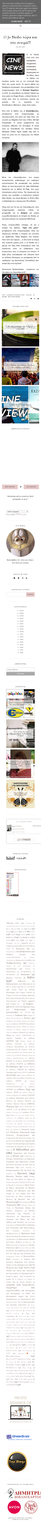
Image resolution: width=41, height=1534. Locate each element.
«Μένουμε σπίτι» (13, 923)
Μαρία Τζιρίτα (30, 1185)
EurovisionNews (26, 1330)
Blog (27, 1313)
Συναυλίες (27, 1253)
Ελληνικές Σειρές (28, 1129)
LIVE (8, 1353)
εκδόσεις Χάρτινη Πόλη (15, 1104)
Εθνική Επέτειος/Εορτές (13, 1018)
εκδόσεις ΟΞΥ (11, 1078)
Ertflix (33, 1328)
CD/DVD (17, 1319)
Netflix (28, 1365)
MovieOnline (26, 1359)
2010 (9, 929)
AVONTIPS (29, 1310)
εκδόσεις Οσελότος (25, 1078)
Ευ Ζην (11, 1141)
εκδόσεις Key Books (16, 1115)
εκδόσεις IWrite (29, 1112)
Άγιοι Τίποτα (16, 826)
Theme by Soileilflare (20, 1519)
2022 (21, 937)
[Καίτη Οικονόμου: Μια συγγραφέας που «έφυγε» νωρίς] (20, 777)
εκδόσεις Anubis (12, 1109)
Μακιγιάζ (23, 1182)
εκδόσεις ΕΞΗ (26, 1050)
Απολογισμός (10, 972)
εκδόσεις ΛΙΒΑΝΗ (16, 1070)
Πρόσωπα (25, 1233)
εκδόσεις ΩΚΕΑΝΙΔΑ (25, 1107)
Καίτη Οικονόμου (16, 1165)
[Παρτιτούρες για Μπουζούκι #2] (20, 808)
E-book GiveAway (13, 1328)
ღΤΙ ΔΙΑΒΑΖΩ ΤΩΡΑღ (24, 822)
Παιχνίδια (26, 1214)
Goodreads (23, 1336)
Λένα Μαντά (18, 1179)
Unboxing (22, 1382)
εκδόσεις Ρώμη (27, 1092)
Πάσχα (22, 1219)
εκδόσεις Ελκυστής (14, 1044)
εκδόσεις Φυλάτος (24, 1101)
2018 (13, 934)
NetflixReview (11, 1368)
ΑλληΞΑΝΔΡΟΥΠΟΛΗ (13, 957)
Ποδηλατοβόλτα (21, 1225)
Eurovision (13, 1331)
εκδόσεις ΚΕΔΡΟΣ (16, 1064)
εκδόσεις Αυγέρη (21, 1029)
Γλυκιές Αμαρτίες (28, 1001)
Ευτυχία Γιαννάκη (12, 1144)
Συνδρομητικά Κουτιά (13, 1256)
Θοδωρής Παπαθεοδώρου (15, 1159)
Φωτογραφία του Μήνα (20, 1293)
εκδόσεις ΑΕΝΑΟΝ (19, 1024)
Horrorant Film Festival (21, 1342)
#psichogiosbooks (11, 926)
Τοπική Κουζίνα (25, 1282)
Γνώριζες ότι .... (16, 1004)
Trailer (21, 1379)
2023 (29, 937)
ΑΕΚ (31, 946)
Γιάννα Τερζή (17, 990)
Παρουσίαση (10, 1216)
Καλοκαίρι (10, 1167)
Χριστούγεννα (26, 1299)
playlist (25, 1373)
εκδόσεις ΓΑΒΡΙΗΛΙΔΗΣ (23, 1035)
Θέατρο (16, 1156)
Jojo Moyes (10, 1348)
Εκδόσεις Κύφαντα (29, 1067)
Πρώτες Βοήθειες (16, 1242)
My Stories (21, 1362)
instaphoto (16, 1344)
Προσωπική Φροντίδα (13, 1236)
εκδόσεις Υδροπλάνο (16, 1098)
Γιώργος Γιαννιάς (26, 992)
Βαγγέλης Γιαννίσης (13, 978)
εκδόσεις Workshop (12, 1126)
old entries (31, 487)
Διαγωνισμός (20, 1009)
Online (30, 1370)
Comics (30, 1322)
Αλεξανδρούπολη (23, 951)
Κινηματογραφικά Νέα (16, 295)
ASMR (24, 1308)
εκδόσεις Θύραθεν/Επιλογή (14, 1058)
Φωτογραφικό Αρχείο (14, 1296)
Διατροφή (9, 1015)
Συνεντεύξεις (29, 1256)
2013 (29, 928)
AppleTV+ (16, 1308)
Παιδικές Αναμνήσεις (14, 1211)
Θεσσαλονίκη (28, 1156)
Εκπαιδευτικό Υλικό (26, 1126)
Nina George (27, 1368)
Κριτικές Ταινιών (14, 1176)
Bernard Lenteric (12, 1313)
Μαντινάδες (31, 1182)
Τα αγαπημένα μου (21, 1265)
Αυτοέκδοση (10, 974)
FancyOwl (9, 1333)
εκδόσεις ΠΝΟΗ (12, 1092)
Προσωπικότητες (29, 1236)
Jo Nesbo (29, 1345)
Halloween (31, 1336)
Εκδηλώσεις (9, 1021)
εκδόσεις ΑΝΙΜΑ (21, 1027)
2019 (23, 934)
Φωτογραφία (30, 1291)
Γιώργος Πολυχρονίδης (17, 998)
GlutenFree (13, 1336)
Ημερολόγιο (18, 1153)
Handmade (11, 1339)
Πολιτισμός (14, 1228)
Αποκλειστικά (11, 969)
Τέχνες (19, 1271)
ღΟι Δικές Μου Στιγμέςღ (23, 1518)
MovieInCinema (14, 297)
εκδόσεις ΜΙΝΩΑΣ (26, 1075)
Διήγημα (30, 1015)
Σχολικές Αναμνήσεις (14, 1262)
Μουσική (10, 1202)
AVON (32, 1308)
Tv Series (10, 1381)
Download (29, 1325)
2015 (16, 931)
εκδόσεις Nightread (25, 1118)
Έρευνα (21, 1138)
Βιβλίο (31, 977)
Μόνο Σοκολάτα (25, 1196)
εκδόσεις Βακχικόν (19, 1032)
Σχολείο (27, 1259)
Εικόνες (27, 1018)
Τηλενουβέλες (14, 1273)
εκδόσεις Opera (10, 1121)
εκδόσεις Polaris (22, 1121)
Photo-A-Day (14, 1373)
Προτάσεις (12, 1239)
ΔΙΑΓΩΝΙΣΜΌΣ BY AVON (18, 1012)
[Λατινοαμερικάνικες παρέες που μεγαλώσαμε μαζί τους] (20, 717)
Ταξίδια (9, 1271)
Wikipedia (32, 1382)
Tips (33, 1376)
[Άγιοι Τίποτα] (9, 831)
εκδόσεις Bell (26, 1109)
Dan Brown (20, 1325)
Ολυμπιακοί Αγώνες (26, 1205)
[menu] (21, 25)
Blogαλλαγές (10, 1316)
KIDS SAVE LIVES (25, 1348)
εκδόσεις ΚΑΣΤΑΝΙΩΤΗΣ (25, 1061)
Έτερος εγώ (31, 1138)
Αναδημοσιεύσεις (13, 963)
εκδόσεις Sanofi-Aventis (24, 1124)
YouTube (12, 1384)
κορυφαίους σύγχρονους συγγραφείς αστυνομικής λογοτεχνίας (31, 66)
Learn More (16, 21)
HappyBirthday (21, 1339)
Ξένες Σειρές (23, 1202)
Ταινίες (29, 295)
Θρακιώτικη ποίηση (27, 1162)
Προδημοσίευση (11, 1234)
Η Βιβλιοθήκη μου (24, 1149)
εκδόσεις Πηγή (23, 1089)
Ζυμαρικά (20, 1147)
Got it (28, 21)
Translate (23, 514)
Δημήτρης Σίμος (29, 1007)
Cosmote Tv (10, 1325)
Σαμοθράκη (23, 1245)
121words (32, 926)
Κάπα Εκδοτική (26, 1167)
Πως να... (29, 1242)
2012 (21, 929)
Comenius (21, 1322)
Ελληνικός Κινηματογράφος (17, 1135)
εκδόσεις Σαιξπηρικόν (12, 1095)
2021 (12, 937)
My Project (9, 1362)
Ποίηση (32, 1225)
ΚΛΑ (29, 1170)
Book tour (22, 1316)
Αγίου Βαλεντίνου (21, 946)
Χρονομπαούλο (29, 1302)
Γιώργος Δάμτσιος (28, 995)
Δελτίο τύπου (14, 1007)
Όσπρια (8, 1208)
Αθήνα (8, 949)
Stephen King (23, 1376)
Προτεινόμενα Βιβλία (27, 1239)
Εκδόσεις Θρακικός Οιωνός (24, 1055)
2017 (3, 295)
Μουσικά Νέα (24, 1199)
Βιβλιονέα (22, 981)
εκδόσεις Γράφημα (13, 1038)
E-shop (26, 1328)
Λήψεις (29, 1179)
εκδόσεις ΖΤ (10, 1055)
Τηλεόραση (26, 1273)
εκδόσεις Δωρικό (25, 1041)
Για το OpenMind (28, 987)
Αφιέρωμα (25, 974)
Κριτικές (22, 1173)
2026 (26, 940)
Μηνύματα (22, 1191)
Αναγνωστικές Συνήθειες (24, 960)
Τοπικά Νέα (10, 1282)
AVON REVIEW (16, 1311)
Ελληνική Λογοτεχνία (19, 1132)
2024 (8, 940)
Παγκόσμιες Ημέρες (23, 1208)
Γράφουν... (30, 1004)
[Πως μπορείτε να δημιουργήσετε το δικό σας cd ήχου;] (20, 747)
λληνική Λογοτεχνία (12, 1182)
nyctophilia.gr (21, 1370)
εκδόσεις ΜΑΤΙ (21, 1072)
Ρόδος (8, 1245)
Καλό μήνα (28, 1165)
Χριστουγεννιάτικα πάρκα (13, 1302)
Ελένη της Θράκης (12, 1129)
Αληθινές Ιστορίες (16, 954)
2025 (17, 940)
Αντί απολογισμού (24, 966)
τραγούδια (10, 1284)
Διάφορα (19, 1015)
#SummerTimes (22, 926)
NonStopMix (10, 1370)
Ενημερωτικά (10, 1138)
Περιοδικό (20, 1222)
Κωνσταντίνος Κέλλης (18, 829)
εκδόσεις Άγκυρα (21, 1021)
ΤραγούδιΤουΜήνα (13, 1291)
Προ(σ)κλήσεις (29, 1228)
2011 (15, 929)
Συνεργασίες (15, 1259)
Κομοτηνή (9, 1173)
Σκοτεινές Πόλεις (24, 1248)
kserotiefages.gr (27, 1351)
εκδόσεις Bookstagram (12, 1112)
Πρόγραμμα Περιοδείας (21, 1231)
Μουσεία (9, 1199)
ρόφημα (15, 1245)
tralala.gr (29, 1379)
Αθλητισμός (20, 949)
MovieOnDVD (11, 1359)
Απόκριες (27, 969)
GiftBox (31, 1333)
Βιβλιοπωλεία (27, 984)
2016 (24, 931)
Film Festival (20, 1333)
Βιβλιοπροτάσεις (12, 984)
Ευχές (23, 1144)
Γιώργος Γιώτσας (12, 995)
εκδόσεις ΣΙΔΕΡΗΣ (28, 1095)
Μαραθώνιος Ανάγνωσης (15, 1185)
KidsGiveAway (11, 1350)
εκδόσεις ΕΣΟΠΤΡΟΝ (13, 1052)
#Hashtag (28, 923)
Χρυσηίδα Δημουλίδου (18, 1305)
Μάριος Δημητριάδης (16, 1188)
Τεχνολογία (30, 1271)
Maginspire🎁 (24, 1353)
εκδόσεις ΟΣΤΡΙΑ (13, 1081)
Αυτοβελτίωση (26, 972)
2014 (8, 931)
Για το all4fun (11, 987)
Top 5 (12, 1379)
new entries (10, 487)
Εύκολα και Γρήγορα (23, 1141)
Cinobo (25, 1319)
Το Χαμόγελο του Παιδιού (23, 1279)
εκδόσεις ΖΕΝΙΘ (27, 1052)
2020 (33, 934)
